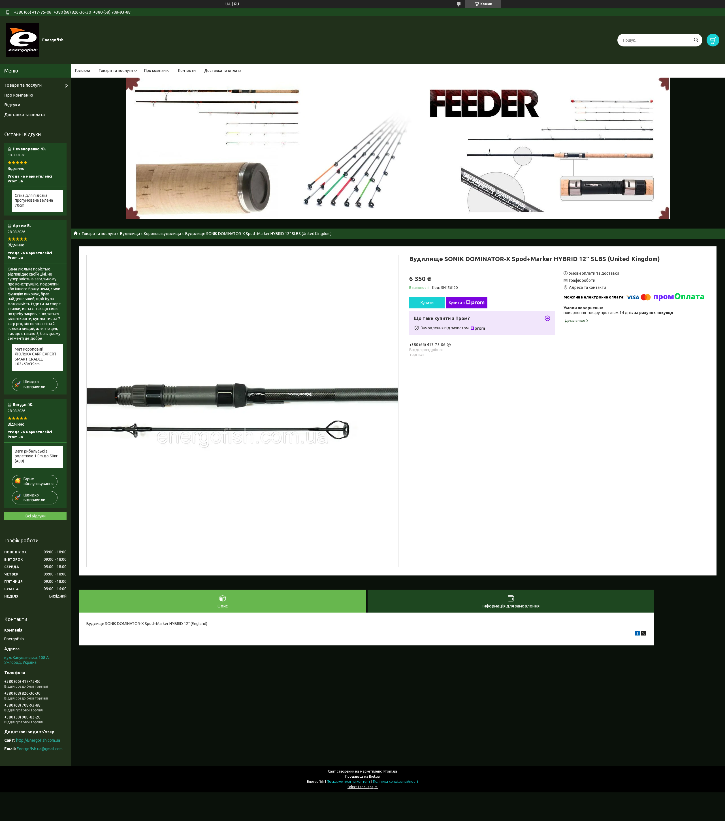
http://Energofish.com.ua (38, 740)
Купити (427, 302)
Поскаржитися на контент (348, 781)
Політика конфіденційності (395, 781)
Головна (82, 70)
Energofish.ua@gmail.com (40, 749)
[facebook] (637, 634)
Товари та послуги (116, 70)
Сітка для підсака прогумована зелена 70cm (34, 200)
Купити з (457, 302)
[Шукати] (696, 40)
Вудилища (130, 233)
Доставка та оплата (222, 70)
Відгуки (12, 104)
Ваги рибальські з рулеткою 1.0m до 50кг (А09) (36, 456)
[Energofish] (22, 40)
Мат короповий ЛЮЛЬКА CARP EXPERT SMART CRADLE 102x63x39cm (36, 356)
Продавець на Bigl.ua (362, 776)
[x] (643, 634)
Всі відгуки (35, 516)
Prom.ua (390, 771)
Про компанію (157, 70)
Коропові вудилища (162, 233)
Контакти (187, 70)
